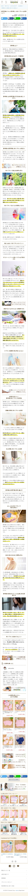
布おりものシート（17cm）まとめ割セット (20, 854)
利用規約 (3, 878)
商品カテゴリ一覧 (5, 870)
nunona (17, 890)
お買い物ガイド (5, 874)
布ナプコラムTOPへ (14, 779)
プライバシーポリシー (6, 882)
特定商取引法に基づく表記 (7, 886)
